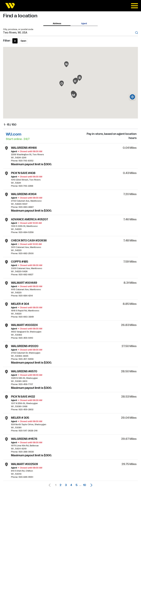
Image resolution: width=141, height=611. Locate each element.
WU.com (13, 134)
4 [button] (71, 485)
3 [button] (66, 485)
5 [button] (76, 485)
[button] (90, 485)
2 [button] (60, 485)
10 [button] (84, 485)
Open (23, 41)
